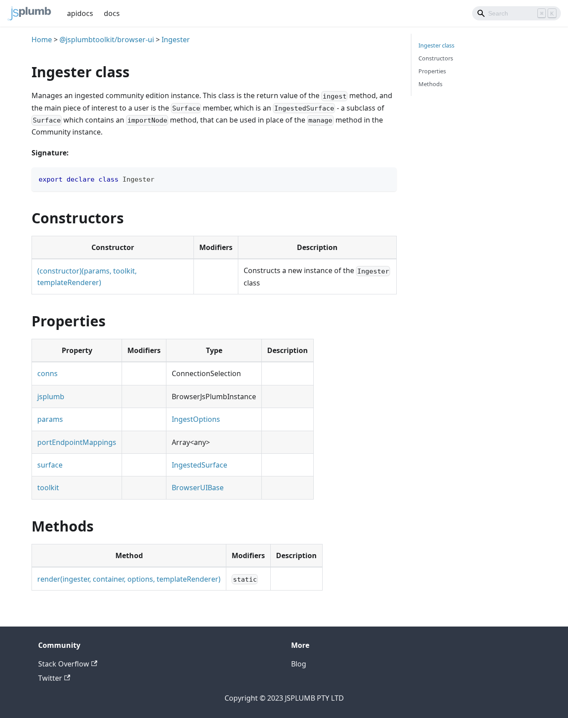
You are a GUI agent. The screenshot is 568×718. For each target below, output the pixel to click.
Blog (298, 664)
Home (42, 39)
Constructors (435, 58)
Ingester (176, 39)
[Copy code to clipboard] (386, 178)
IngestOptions (196, 419)
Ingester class (436, 45)
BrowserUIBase (198, 487)
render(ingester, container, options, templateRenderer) (129, 579)
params (50, 419)
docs (112, 13)
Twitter (50, 678)
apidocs (80, 13)
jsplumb (50, 396)
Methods (430, 84)
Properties (432, 71)
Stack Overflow (63, 664)
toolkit (48, 487)
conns (47, 373)
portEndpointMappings (76, 442)
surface (50, 465)
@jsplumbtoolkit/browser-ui (106, 39)
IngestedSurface (199, 465)
